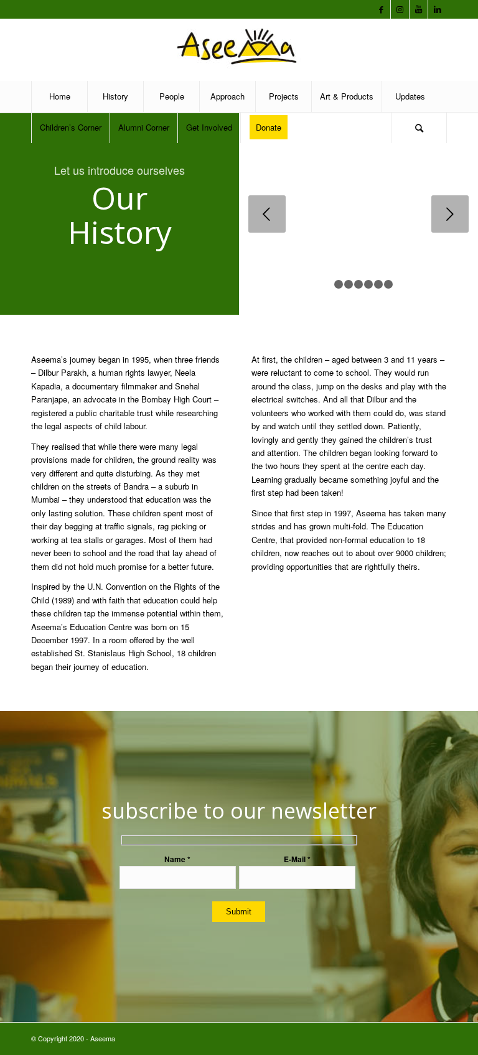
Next (450, 214)
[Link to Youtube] (419, 9)
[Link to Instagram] (400, 9)
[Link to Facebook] (381, 9)
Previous (267, 214)
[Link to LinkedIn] (437, 9)
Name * (177, 859)
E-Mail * (297, 859)
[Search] (419, 127)
